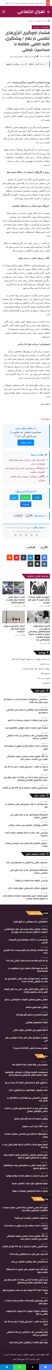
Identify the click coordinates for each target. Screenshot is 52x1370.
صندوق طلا (45, 673)
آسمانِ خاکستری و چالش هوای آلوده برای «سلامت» (14, 628)
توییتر (14, 497)
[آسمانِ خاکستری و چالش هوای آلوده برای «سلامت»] (13, 617)
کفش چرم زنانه (43, 678)
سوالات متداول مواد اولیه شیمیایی (36, 668)
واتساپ (25, 497)
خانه (46, 21)
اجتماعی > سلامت (35, 21)
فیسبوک (25, 504)
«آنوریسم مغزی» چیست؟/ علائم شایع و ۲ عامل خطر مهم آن (39, 599)
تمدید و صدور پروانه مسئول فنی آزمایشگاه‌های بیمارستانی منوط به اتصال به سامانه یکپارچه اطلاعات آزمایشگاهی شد (39, 633)
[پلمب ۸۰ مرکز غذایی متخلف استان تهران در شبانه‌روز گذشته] (13, 587)
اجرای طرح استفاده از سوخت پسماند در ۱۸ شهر (25, 3)
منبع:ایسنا (45, 418)
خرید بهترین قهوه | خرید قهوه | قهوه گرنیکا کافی (30, 659)
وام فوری (46, 683)
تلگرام (37, 497)
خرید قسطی (45, 664)
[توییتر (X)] (37, 557)
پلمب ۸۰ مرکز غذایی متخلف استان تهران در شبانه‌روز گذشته (15, 599)
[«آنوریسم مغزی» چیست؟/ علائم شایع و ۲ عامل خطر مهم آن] (38, 587)
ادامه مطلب (25, 442)
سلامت (30, 547)
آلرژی (43, 547)
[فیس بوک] (44, 557)
